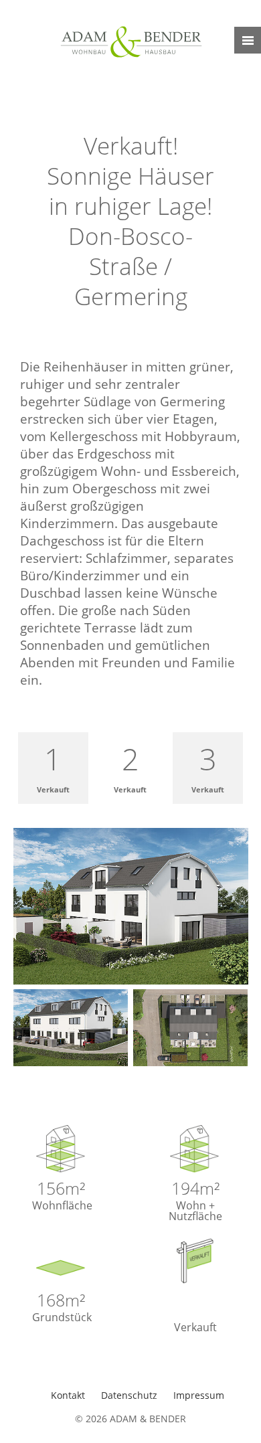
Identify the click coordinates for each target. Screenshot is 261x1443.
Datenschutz (130, 1395)
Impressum (198, 1395)
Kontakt (69, 1395)
